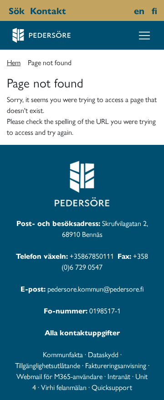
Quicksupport (112, 387)
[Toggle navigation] (144, 35)
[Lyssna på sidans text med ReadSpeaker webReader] (71, 10)
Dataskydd (103, 354)
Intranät (119, 376)
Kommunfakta (63, 354)
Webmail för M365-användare (59, 376)
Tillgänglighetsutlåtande (47, 365)
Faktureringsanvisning (115, 365)
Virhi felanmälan (64, 387)
